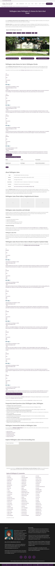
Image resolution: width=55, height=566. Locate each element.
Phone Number (37, 159)
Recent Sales (28, 32)
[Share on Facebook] (7, 565)
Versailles (37, 500)
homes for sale (37, 542)
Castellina (8, 491)
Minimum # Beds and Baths (40, 163)
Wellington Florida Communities (8, 6)
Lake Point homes (9, 431)
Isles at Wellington (10, 515)
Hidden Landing (9, 512)
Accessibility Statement (10, 553)
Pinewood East (24, 509)
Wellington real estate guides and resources (41, 549)
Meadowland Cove (24, 491)
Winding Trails (38, 515)
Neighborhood (8, 163)
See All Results (8, 154)
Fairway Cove (9, 501)
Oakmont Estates (24, 495)
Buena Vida (9, 488)
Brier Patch (9, 486)
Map (33, 32)
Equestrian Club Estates (11, 498)
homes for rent (42, 542)
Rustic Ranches (38, 477)
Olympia (23, 497)
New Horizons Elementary (18, 186)
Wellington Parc (38, 506)
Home (2, 6)
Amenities (18, 32)
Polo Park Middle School (34, 227)
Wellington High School (43, 227)
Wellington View (38, 512)
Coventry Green (9, 494)
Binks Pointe (9, 483)
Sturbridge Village (38, 489)
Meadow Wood (24, 489)
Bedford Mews (9, 480)
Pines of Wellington (25, 507)
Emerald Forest (9, 497)
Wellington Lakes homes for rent (26, 70)
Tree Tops (37, 498)
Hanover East (9, 510)
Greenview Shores (10, 509)
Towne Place (38, 497)
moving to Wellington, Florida (42, 541)
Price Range (22, 163)
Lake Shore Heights (25, 477)
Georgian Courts (9, 504)
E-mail (21, 159)
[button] (49, 4)
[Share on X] (17, 565)
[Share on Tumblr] (48, 565)
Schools (23, 32)
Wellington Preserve (39, 507)
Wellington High (31, 186)
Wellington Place (38, 509)
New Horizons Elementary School (24, 227)
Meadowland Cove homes (10, 432)
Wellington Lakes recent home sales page (31, 245)
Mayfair (23, 488)
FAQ (36, 32)
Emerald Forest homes (10, 433)
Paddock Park (24, 498)
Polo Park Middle (26, 186)
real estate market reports (33, 544)
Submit (7, 167)
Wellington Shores (39, 510)
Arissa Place (9, 477)
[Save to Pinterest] (27, 565)
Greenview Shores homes (10, 435)
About (14, 32)
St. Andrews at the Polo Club (40, 486)
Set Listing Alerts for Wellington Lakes (13, 156)
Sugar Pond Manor (39, 491)
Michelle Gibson (30, 400)
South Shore (38, 483)
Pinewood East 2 (24, 510)
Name (7, 159)
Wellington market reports (25, 396)
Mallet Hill (23, 486)
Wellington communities (38, 547)
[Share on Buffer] (38, 565)
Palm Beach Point (24, 501)
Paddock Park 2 (24, 500)
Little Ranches (24, 483)
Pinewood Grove (24, 512)
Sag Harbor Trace (38, 480)
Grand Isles (9, 506)
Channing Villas (9, 492)
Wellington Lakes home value (16, 398)
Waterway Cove (38, 503)
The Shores (38, 495)
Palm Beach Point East (25, 503)
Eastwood (8, 495)
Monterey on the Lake (25, 494)
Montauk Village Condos (25, 492)
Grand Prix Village (10, 507)
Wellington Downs (39, 504)
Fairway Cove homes (9, 436)
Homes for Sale (9, 32)
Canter (8, 489)
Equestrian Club (9, 500)
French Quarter (9, 503)
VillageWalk (38, 501)
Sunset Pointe (38, 492)
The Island (37, 494)
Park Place (23, 506)
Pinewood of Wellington (25, 515)
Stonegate (37, 488)
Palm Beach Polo (24, 504)
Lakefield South (24, 480)
